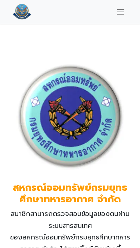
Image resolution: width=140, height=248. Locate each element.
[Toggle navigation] (120, 12)
